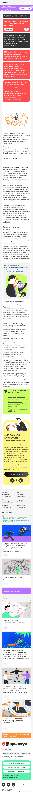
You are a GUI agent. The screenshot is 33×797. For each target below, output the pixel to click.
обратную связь (16, 248)
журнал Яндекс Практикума (12, 3)
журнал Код (22, 785)
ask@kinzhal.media (10, 45)
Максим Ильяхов (7, 502)
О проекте (7, 749)
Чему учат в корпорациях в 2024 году (17, 410)
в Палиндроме (27, 791)
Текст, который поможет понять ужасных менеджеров (18, 398)
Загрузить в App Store (16, 763)
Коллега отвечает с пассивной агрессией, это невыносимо (17, 404)
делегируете (7, 171)
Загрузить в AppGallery (16, 771)
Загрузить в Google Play (16, 767)
